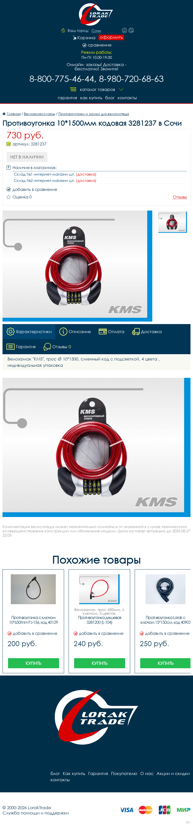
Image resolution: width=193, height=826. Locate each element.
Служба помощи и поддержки (36, 812)
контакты (127, 97)
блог (110, 97)
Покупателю (124, 773)
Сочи (96, 31)
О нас (147, 773)
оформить (111, 37)
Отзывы (180, 197)
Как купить (91, 97)
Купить (33, 663)
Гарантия (67, 97)
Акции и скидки (173, 773)
